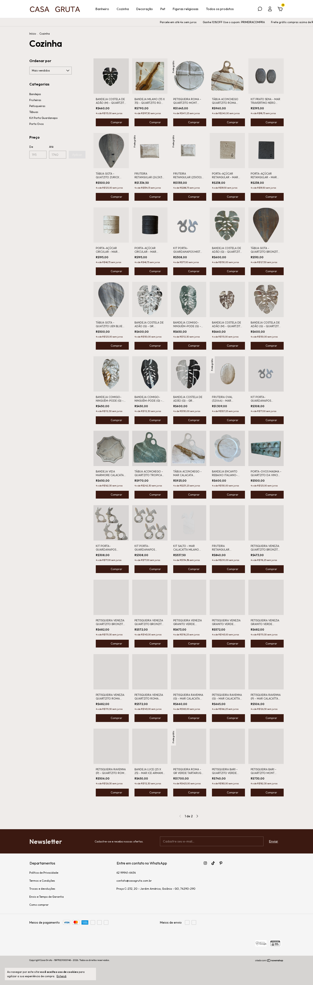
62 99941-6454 (126, 872)
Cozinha (123, 9)
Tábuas (33, 112)
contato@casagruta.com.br (134, 880)
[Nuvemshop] (269, 961)
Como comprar (39, 904)
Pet (162, 9)
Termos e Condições (42, 880)
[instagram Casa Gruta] (205, 863)
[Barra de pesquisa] (260, 9)
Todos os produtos (220, 9)
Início (32, 33)
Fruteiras (35, 100)
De (31, 146)
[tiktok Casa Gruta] (213, 863)
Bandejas (35, 94)
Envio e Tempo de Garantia (46, 896)
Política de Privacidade (43, 872)
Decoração (144, 9)
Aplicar (77, 154)
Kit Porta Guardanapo (43, 118)
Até (51, 146)
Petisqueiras (37, 106)
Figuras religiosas (185, 9)
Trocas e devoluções (42, 888)
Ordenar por (40, 60)
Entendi (61, 976)
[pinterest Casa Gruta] (221, 863)
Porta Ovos (36, 124)
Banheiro (102, 9)
